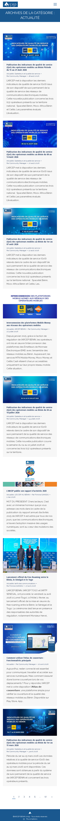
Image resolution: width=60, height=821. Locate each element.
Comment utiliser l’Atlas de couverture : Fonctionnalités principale (25, 659)
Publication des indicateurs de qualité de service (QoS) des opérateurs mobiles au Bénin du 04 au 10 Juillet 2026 (29, 410)
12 (46, 796)
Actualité (10, 74)
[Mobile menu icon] (55, 4)
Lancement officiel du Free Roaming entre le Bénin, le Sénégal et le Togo (27, 578)
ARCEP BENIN (20, 329)
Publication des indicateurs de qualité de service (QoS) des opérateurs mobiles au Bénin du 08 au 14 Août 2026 (29, 154)
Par (16, 76)
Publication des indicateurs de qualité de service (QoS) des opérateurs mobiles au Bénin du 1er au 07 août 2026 (30, 242)
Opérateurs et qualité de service (27, 74)
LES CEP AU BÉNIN (22, 495)
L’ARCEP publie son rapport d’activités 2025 (27, 490)
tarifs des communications (25, 583)
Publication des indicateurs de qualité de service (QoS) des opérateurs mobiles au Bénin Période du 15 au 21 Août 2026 (29, 67)
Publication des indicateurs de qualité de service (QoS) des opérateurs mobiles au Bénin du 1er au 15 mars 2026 (30, 743)
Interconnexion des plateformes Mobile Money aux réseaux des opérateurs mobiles (29, 324)
